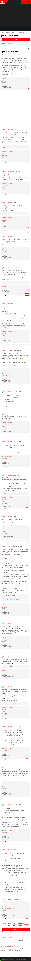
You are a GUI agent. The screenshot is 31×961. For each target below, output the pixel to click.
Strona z (9, 43)
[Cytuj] (28, 49)
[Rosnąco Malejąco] (20, 925)
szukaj (25, 1)
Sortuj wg (10, 925)
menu (29, 1)
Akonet (24, 959)
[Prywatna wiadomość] (6, 90)
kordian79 (10, 54)
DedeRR (10, 202)
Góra (27, 89)
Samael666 (11, 546)
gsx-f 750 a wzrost (9, 35)
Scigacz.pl (2, 2)
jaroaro (10, 268)
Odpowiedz (17, 39)
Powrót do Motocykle (6, 937)
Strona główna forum (6, 32)
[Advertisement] (15, 107)
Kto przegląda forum (10, 946)
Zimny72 (10, 350)
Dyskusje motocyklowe (15, 32)
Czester (10, 129)
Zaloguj (22, 2)
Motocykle (22, 32)
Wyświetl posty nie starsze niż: (10, 923)
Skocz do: (21, 940)
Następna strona (20, 922)
